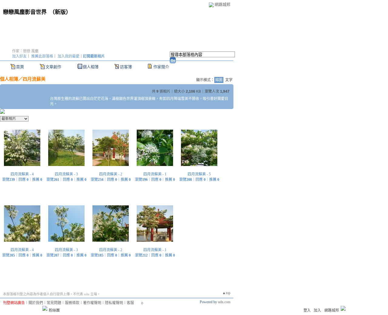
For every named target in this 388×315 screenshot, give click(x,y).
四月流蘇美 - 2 (110, 174)
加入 (317, 310)
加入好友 (19, 56)
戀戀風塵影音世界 (25, 12)
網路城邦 (222, 4)
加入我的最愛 (68, 56)
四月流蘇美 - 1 (154, 174)
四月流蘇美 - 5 (199, 174)
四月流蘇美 (34, 78)
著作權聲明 (92, 303)
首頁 (20, 67)
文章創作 (53, 67)
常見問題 (54, 303)
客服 (130, 303)
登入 (307, 310)
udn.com (224, 302)
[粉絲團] (44, 308)
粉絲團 (54, 310)
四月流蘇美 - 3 (66, 174)
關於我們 (35, 303)
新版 (60, 12)
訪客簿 (126, 67)
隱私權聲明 (114, 303)
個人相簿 (91, 67)
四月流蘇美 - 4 (22, 174)
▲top (226, 293)
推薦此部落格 (42, 56)
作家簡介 (161, 67)
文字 (228, 80)
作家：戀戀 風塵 (25, 51)
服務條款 (72, 303)
